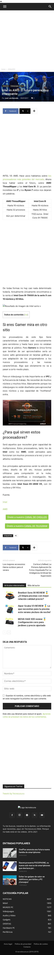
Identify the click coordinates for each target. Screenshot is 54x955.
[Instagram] (19, 815)
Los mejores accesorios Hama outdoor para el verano (14, 567)
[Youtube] (42, 815)
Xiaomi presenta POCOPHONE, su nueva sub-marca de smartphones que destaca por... (34, 865)
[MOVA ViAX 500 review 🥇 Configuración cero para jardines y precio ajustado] (10, 622)
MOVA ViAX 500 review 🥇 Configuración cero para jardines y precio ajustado (32, 622)
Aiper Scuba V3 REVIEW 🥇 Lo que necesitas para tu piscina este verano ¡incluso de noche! (34, 609)
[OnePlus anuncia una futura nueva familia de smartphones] (10, 853)
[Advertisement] (27, 38)
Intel (5, 502)
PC (22, 86)
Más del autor (34, 585)
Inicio (3, 69)
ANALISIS (11, 69)
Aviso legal (8, 944)
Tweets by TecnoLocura (13, 793)
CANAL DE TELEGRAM (35, 525)
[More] (34, 111)
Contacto (27, 947)
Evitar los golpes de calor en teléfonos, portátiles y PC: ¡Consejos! (32, 879)
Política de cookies (41, 944)
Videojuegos (15, 86)
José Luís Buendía (11, 98)
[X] (34, 815)
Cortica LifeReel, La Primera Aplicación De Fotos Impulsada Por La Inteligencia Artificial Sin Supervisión (40, 570)
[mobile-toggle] (4, 6)
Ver (26, 315)
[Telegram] (27, 815)
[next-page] (9, 632)
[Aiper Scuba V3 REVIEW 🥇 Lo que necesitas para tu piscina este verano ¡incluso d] (10, 609)
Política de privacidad (23, 944)
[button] (50, 6)
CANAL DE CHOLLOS (36, 517)
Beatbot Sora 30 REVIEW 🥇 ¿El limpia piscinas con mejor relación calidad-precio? (33, 595)
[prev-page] (4, 632)
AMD (5, 509)
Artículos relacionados (14, 585)
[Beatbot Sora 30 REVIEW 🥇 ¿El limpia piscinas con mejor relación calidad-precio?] (10, 596)
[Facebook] (12, 815)
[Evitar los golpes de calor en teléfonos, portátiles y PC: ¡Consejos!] (10, 880)
